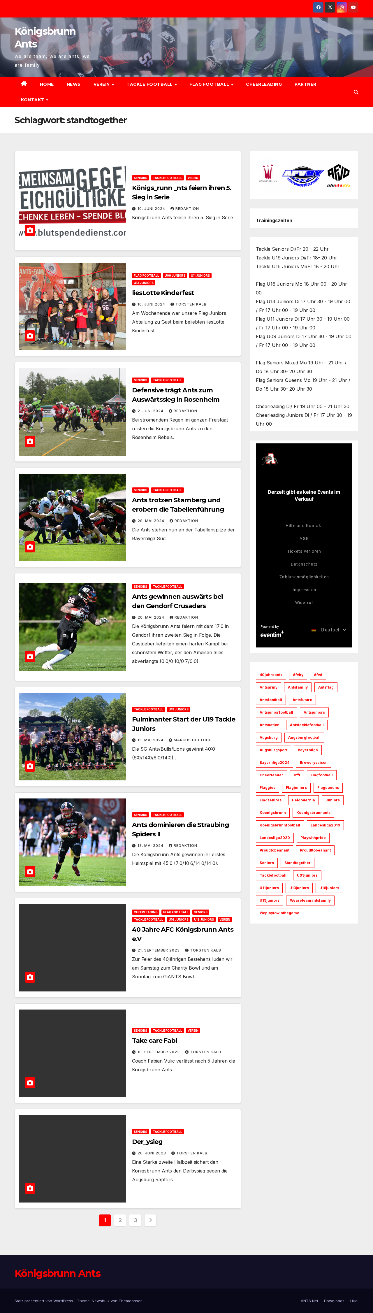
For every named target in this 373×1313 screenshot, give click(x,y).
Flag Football (210, 84)
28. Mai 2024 (152, 521)
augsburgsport (273, 750)
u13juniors (299, 888)
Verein (102, 84)
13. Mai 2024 (151, 845)
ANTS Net (309, 1300)
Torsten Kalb (191, 304)
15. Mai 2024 (151, 740)
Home (47, 84)
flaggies (267, 787)
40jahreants (271, 675)
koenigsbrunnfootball (280, 825)
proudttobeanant (315, 850)
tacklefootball (273, 875)
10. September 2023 (159, 1052)
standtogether (297, 863)
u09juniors (307, 875)
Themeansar (130, 1300)
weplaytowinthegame (279, 913)
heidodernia (303, 800)
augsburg (269, 737)
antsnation (269, 725)
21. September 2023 (159, 950)
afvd (318, 675)
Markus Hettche (192, 740)
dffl (297, 775)
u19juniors (269, 900)
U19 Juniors (179, 709)
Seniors (140, 178)
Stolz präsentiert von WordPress (44, 1300)
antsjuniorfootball (276, 712)
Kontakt (33, 99)
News (74, 84)
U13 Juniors (144, 283)
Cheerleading (264, 84)
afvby (298, 675)
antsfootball (271, 700)
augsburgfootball (304, 737)
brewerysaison (314, 762)
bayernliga (308, 750)
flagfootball (322, 775)
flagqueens (328, 787)
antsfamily (298, 687)
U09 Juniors (175, 275)
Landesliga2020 (275, 837)
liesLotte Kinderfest (163, 293)
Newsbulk (101, 1300)
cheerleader (271, 775)
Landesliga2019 (325, 825)
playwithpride (313, 837)
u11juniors (269, 888)
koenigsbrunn (273, 812)
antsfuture (302, 700)
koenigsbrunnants (313, 812)
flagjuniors (296, 787)
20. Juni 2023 (152, 1153)
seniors (267, 863)
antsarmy (268, 687)
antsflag (326, 687)
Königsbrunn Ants (57, 1273)
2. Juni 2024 (151, 411)
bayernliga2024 (274, 762)
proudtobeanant (274, 850)
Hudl (354, 1300)
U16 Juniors (179, 919)
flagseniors (270, 800)
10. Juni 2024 (152, 208)
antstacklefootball (307, 725)
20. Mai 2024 (152, 617)
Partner (305, 84)
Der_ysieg (147, 1142)
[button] (356, 92)
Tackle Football (150, 84)
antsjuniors (314, 712)
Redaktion (187, 208)
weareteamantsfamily (310, 900)
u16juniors (329, 888)
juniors (333, 800)
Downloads (334, 1300)
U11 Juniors (200, 275)
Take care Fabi (154, 1041)
